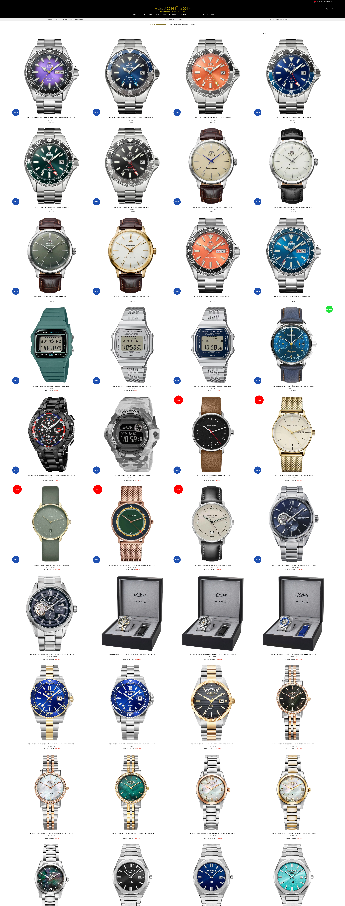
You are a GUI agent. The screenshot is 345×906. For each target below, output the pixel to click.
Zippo (205, 14)
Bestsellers (161, 14)
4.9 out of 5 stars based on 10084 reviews (182, 24)
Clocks (184, 14)
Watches (173, 14)
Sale (212, 14)
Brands (134, 14)
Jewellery (194, 14)
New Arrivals (147, 14)
